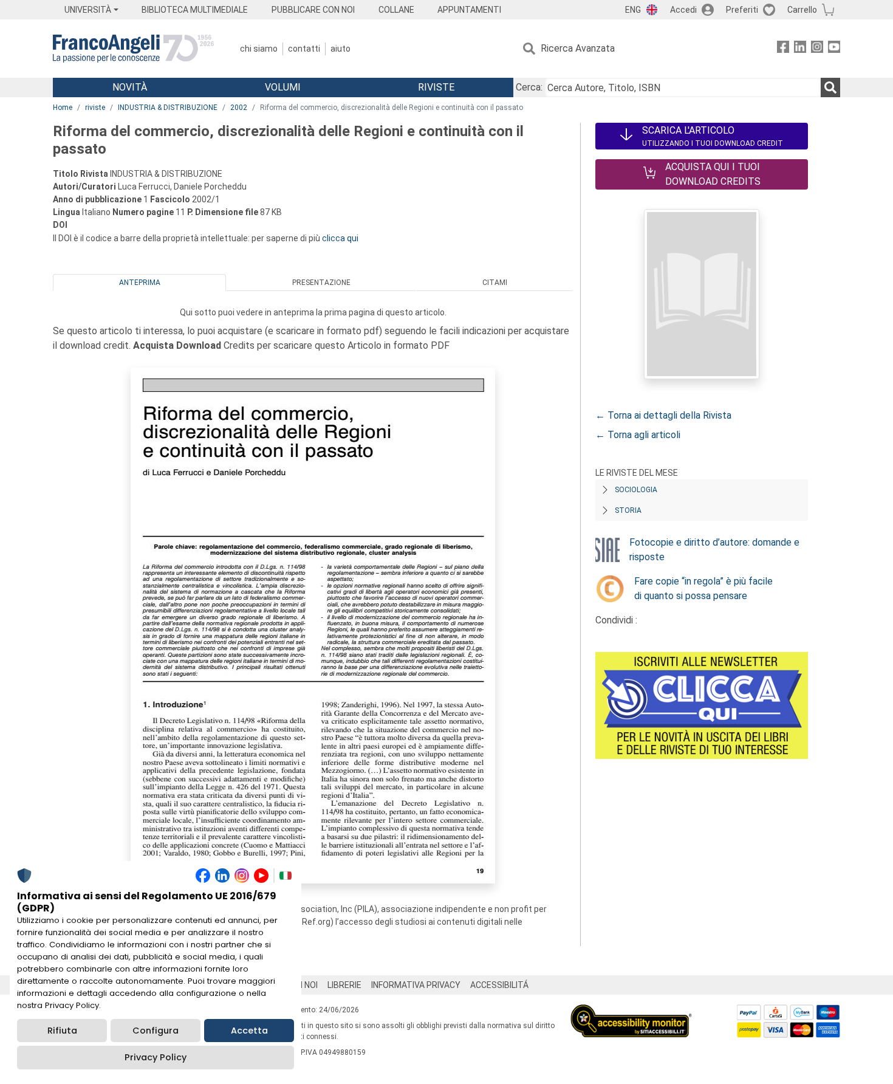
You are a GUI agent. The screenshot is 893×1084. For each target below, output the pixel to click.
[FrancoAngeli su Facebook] (783, 49)
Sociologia (636, 489)
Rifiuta (62, 1030)
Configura (155, 1030)
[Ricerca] (830, 87)
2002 (238, 107)
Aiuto (340, 48)
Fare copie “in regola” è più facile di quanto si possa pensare (703, 588)
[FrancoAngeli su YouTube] (834, 49)
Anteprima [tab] (139, 282)
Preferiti (742, 10)
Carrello (802, 10)
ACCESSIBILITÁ (499, 985)
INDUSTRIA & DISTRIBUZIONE (167, 107)
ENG (633, 10)
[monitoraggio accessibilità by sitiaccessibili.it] (631, 1011)
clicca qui (340, 238)
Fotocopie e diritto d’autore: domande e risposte (714, 550)
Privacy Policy (155, 1057)
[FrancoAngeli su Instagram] (817, 49)
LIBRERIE (344, 985)
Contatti (304, 48)
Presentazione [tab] (321, 282)
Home (62, 107)
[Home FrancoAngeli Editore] (133, 48)
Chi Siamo (259, 48)
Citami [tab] (494, 282)
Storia (628, 510)
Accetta (249, 1030)
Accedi (683, 10)
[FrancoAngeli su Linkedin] (800, 49)
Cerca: (529, 87)
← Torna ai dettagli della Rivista (663, 415)
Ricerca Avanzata (578, 48)
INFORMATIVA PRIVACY (415, 985)
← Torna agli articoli (637, 435)
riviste (95, 107)
